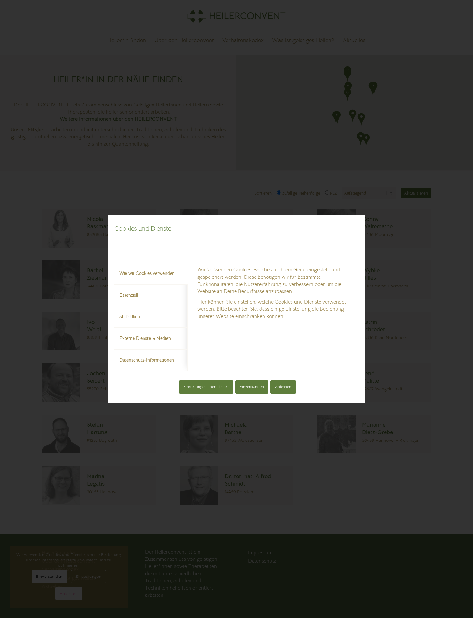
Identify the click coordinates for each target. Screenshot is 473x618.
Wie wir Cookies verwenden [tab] (147, 273)
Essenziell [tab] (128, 295)
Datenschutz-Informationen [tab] (146, 360)
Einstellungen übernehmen (206, 386)
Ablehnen (283, 386)
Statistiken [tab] (129, 317)
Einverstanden (252, 386)
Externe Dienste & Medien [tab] (145, 338)
